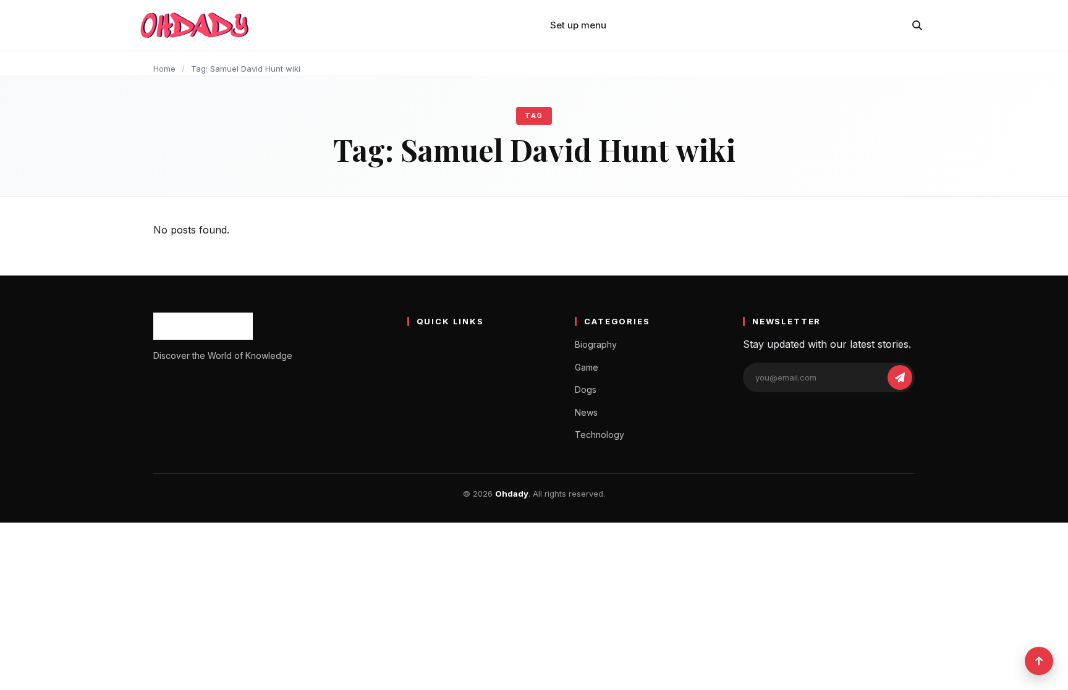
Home (164, 69)
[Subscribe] (900, 377)
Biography (596, 344)
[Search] (917, 25)
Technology (599, 434)
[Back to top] (1039, 661)
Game (586, 367)
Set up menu (578, 25)
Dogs (585, 389)
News (586, 412)
